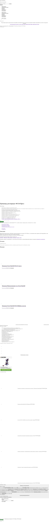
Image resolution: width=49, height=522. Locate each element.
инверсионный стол (45, 487)
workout (18, 222)
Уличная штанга (4, 333)
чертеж (35, 222)
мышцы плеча (23, 489)
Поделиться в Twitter (5, 224)
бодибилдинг (26, 487)
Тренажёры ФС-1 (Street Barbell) (9, 222)
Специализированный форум (24, 495)
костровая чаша (3, 489)
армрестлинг (20, 487)
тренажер (29, 222)
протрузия (32, 490)
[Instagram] (3, 346)
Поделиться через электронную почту (8, 226)
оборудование (11, 490)
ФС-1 (32, 222)
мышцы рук (36, 489)
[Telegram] (3, 353)
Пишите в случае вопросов (24, 485)
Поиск (10, 3)
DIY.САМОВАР (2, 0)
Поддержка (4, 10)
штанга (9, 493)
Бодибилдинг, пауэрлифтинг (6, 331)
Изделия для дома (5, 340)
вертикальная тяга (33, 487)
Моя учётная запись (5, 498)
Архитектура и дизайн (5, 338)
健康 (11, 493)
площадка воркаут (20, 490)
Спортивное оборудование (6, 337)
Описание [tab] (3, 228)
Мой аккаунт (4, 6)
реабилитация (36, 490)
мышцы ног (17, 489)
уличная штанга (37, 491)
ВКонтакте (6, 237)
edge (12, 487)
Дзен (20, 237)
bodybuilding (7, 487)
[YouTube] (3, 348)
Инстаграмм (10, 237)
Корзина (3, 8)
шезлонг (7, 493)
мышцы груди (11, 489)
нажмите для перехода (41, 239)
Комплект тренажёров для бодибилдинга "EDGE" (10, 330)
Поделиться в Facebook (5, 225)
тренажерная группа (29, 491)
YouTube (1, 237)
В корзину (1, 221)
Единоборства (4, 332)
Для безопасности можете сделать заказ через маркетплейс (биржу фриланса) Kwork (24, 24)
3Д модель (1, 487)
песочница (15, 490)
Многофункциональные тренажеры (8, 329)
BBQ (3, 487)
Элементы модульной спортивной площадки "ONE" (12, 328)
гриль (40, 487)
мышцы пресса (25, 222)
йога (0, 489)
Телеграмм (14, 237)
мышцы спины (42, 489)
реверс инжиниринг (41, 490)
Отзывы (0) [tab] (4, 229)
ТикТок (18, 237)
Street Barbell (4, 9)
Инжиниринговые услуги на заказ (7, 341)
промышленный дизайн (26, 490)
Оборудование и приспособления (7, 339)
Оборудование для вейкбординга (7, 336)
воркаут (21, 222)
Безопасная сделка (24, 354)
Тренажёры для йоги (5, 335)
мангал (7, 489)
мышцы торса (4, 490)
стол (6, 491)
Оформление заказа (5, 7)
